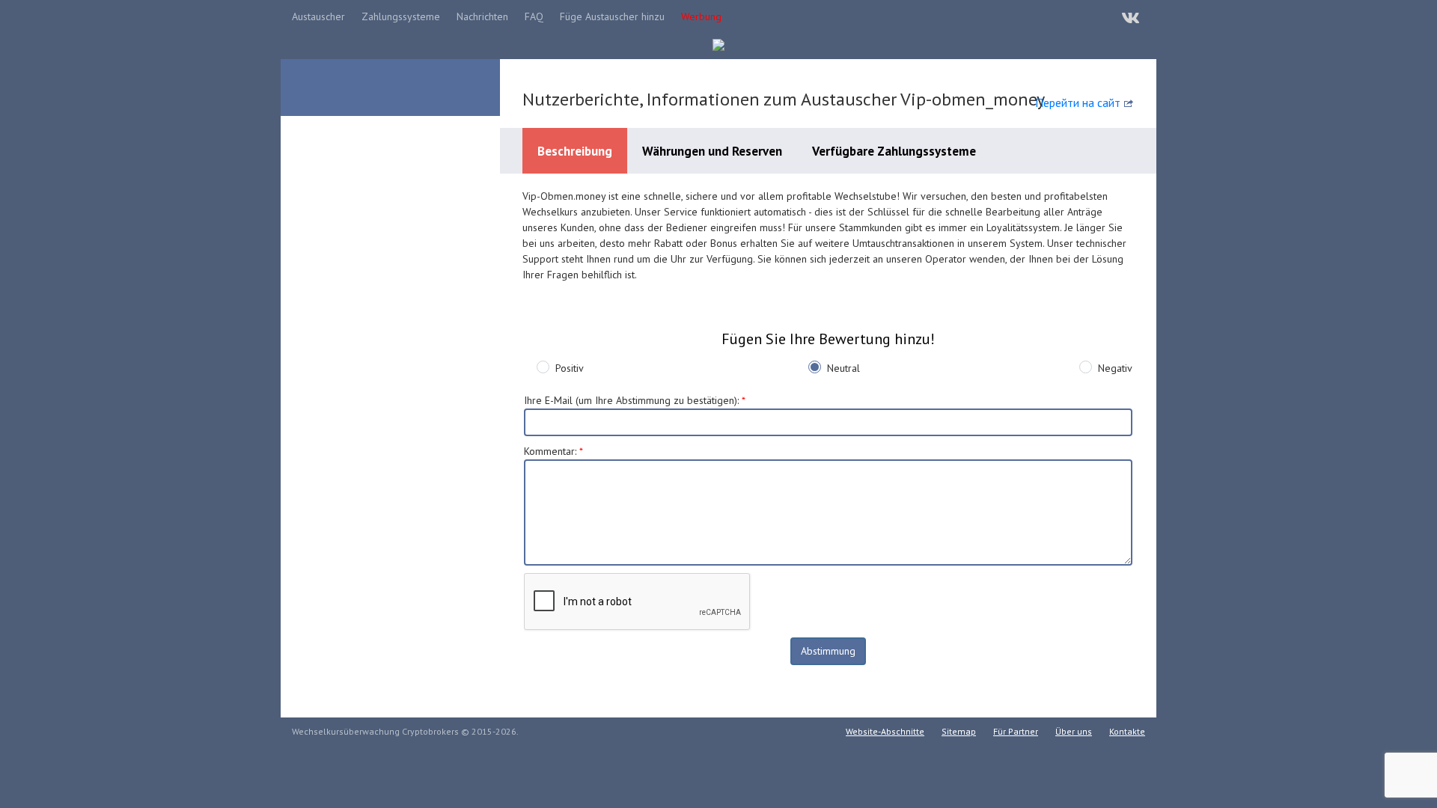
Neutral (843, 368)
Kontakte (1127, 731)
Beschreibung (574, 151)
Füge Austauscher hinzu (612, 16)
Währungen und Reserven (712, 151)
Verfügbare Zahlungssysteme (894, 151)
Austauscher (318, 16)
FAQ (534, 16)
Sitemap (959, 731)
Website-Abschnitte (885, 731)
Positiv (569, 368)
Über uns (1073, 731)
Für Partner (1015, 731)
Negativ (1115, 368)
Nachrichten (482, 16)
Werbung (701, 16)
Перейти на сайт (1077, 102)
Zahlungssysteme (400, 16)
